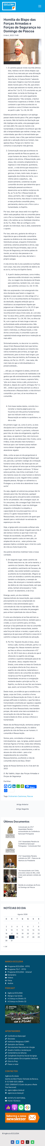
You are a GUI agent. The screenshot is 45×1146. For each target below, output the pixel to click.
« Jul (5, 946)
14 (33, 930)
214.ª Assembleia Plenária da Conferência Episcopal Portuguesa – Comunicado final (29, 844)
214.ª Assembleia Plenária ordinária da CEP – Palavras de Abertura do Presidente (29, 858)
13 (28, 930)
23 (6, 937)
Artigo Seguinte (22, 809)
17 (12, 934)
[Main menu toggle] (40, 6)
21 (33, 934)
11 (17, 930)
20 (28, 934)
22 (39, 934)
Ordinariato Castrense (17, 796)
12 (22, 930)
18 (17, 934)
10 (12, 930)
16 (6, 934)
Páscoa (30, 796)
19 (22, 934)
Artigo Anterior (22, 804)
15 (39, 930)
